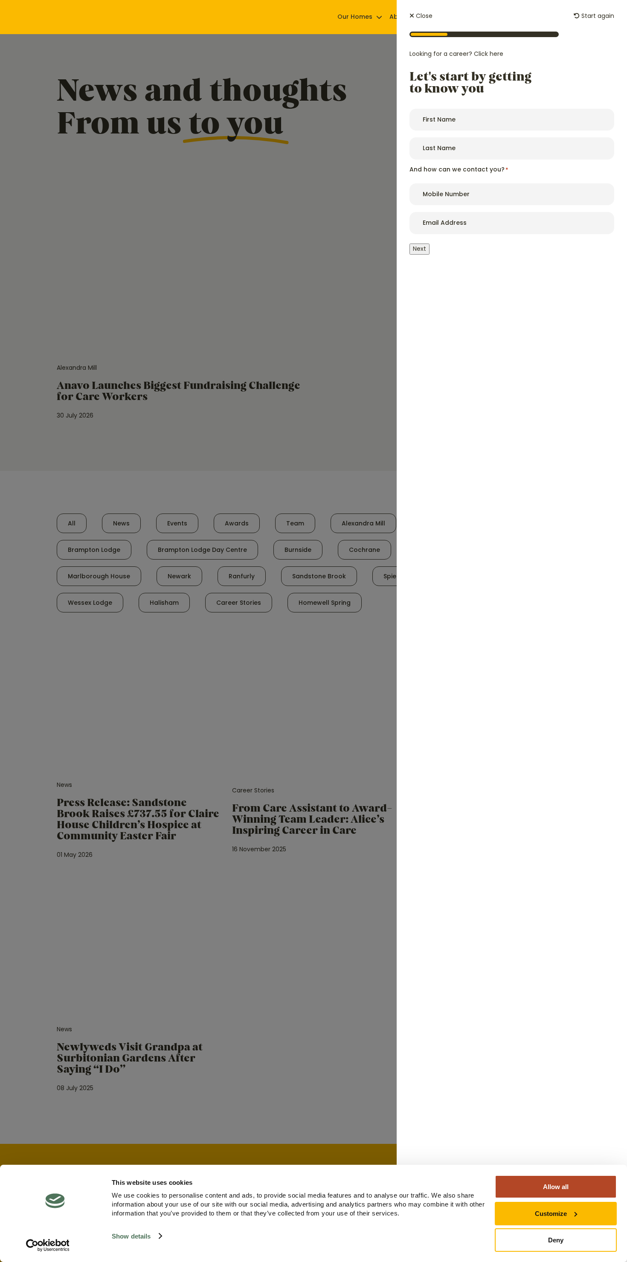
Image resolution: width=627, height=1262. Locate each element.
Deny (555, 1240)
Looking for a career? (456, 54)
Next (419, 248)
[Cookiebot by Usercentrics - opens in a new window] (47, 1245)
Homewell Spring (325, 602)
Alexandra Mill (363, 523)
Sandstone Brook (319, 576)
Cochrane (364, 549)
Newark (179, 576)
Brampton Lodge (94, 549)
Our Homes (354, 16)
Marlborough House (99, 576)
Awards (237, 523)
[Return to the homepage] (83, 17)
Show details (131, 1236)
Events (177, 523)
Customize (551, 1213)
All (71, 523)
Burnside (297, 549)
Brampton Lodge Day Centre (202, 549)
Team (295, 523)
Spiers (392, 576)
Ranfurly (242, 576)
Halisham (164, 602)
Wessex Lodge (90, 602)
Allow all (556, 1186)
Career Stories (238, 602)
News (121, 523)
